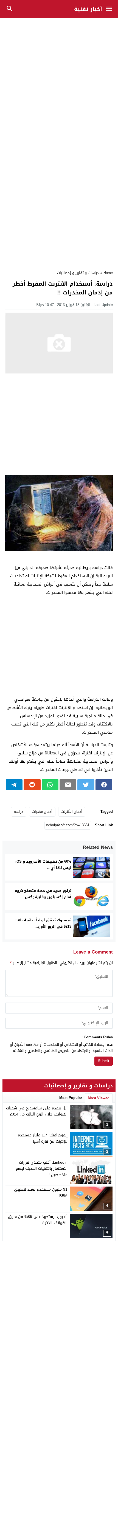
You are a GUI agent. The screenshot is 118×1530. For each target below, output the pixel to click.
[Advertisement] (59, 81)
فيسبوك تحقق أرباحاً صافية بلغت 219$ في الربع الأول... (43, 923)
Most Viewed (98, 1098)
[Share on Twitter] (86, 784)
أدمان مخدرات (42, 811)
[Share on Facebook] (104, 784)
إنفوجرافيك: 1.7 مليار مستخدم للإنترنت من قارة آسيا (43, 1138)
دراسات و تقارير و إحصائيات (78, 272)
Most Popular (70, 1097)
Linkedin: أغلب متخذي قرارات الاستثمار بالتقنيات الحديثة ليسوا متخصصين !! (41, 1169)
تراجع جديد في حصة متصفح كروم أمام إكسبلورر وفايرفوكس (43, 893)
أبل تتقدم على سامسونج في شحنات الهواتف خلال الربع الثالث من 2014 (37, 1111)
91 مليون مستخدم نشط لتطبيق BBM (41, 1192)
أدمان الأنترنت (71, 811)
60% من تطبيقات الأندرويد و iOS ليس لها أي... (43, 864)
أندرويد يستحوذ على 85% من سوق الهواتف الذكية (38, 1219)
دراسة (18, 811)
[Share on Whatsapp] (50, 784)
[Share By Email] (68, 784)
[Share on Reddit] (32, 784)
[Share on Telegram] (14, 784)
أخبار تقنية (88, 9)
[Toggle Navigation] (110, 9)
